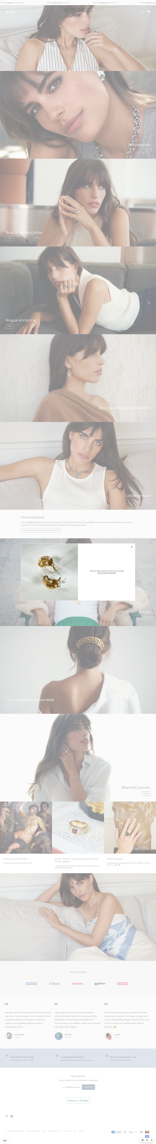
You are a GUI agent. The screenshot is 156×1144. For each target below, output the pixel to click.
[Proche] (132, 547)
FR (142, 1140)
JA (151, 1140)
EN (147, 1140)
